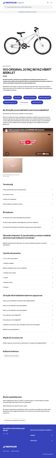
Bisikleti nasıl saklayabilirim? (11, 329)
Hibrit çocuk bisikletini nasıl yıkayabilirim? (15, 305)
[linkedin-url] (7, 433)
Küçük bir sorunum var (10, 102)
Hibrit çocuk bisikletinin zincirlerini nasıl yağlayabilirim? (19, 301)
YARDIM (32, 435)
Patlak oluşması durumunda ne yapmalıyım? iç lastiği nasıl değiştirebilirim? (25, 343)
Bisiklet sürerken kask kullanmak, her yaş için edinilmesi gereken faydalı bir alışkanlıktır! (25, 244)
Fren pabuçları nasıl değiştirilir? (12, 315)
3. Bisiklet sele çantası (9, 273)
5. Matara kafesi (7, 282)
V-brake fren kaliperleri (9, 199)
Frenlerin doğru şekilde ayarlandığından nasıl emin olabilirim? (21, 222)
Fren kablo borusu (8, 194)
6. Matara (5, 287)
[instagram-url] (4, 433)
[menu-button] (51, 2)
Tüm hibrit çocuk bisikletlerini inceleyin (14, 420)
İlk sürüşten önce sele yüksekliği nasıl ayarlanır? (17, 217)
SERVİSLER (33, 440)
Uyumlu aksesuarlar (30, 97)
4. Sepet (5, 277)
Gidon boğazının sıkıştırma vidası (12, 204)
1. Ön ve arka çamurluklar (10, 258)
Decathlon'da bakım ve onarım (40, 430)
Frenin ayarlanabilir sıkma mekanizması (14, 189)
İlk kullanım (18, 97)
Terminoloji (7, 97)
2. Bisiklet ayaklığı (8, 263)
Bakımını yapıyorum (44, 97)
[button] (12, 167)
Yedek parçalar (24, 102)
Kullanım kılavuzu (37, 102)
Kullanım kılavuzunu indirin (11, 355)
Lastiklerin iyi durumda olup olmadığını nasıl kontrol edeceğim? (21, 324)
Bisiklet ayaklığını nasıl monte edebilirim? (15, 268)
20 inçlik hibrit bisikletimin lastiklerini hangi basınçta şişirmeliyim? (22, 227)
